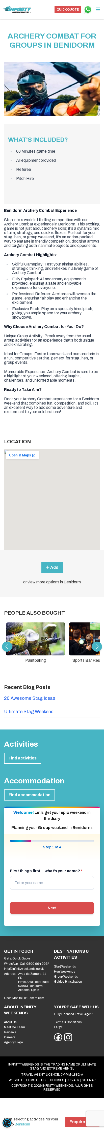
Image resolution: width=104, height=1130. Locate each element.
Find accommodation (29, 795)
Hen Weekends (64, 971)
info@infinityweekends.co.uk (24, 969)
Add (53, 567)
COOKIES (57, 1080)
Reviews (10, 1032)
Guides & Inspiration (68, 981)
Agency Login (13, 1042)
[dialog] (7, 1122)
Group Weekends (66, 976)
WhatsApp (11, 964)
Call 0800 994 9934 (34, 964)
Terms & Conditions (68, 1022)
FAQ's (58, 1027)
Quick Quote (68, 9)
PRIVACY (73, 1080)
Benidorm (22, 1124)
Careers (9, 1037)
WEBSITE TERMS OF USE (28, 1080)
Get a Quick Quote (17, 958)
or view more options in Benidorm (52, 582)
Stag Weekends (65, 966)
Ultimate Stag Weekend (29, 711)
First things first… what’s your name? (46, 871)
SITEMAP (88, 1080)
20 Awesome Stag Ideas (29, 698)
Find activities (23, 758)
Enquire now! (82, 1122)
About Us (10, 1022)
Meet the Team (14, 1027)
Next (52, 908)
